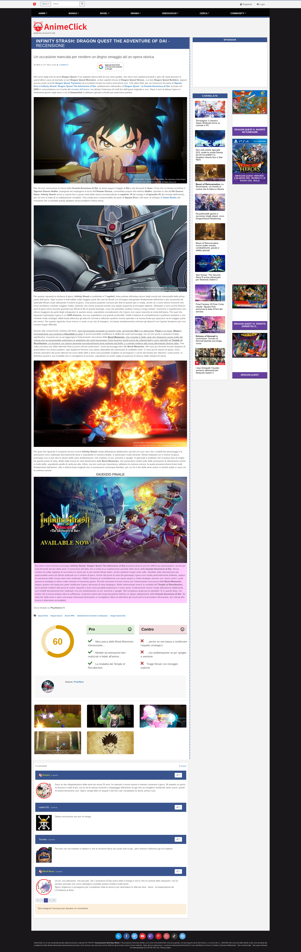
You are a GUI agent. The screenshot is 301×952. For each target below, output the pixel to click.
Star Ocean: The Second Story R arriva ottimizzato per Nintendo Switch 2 (208, 277)
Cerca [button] (203, 13)
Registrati (247, 4)
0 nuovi (182, 766)
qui (125, 83)
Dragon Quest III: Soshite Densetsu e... (250, 325)
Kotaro (46, 775)
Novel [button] (104, 13)
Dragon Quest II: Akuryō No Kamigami (249, 130)
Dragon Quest (250, 375)
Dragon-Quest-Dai (117, 616)
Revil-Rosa (48, 871)
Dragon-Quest (56, 616)
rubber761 (44, 807)
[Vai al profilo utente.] (48, 686)
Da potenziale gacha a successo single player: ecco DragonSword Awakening (210, 216)
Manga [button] (73, 13)
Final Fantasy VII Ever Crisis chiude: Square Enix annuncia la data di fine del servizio (210, 308)
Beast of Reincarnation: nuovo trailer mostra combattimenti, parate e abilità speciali (207, 247)
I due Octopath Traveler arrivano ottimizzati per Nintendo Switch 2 (207, 370)
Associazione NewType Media (107, 943)
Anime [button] (41, 13)
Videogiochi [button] (169, 13)
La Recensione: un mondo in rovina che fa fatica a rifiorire (210, 186)
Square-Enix (43, 616)
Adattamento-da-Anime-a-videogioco (92, 616)
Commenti (63, 65)
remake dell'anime (80, 89)
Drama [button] (135, 13)
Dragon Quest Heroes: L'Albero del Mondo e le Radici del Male (249, 178)
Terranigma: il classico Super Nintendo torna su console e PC (208, 123)
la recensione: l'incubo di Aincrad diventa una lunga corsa (209, 340)
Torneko (43, 839)
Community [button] (237, 13)
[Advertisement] (190, 28)
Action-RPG (70, 616)
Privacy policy (165, 948)
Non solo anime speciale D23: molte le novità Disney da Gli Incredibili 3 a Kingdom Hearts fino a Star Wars (209, 155)
